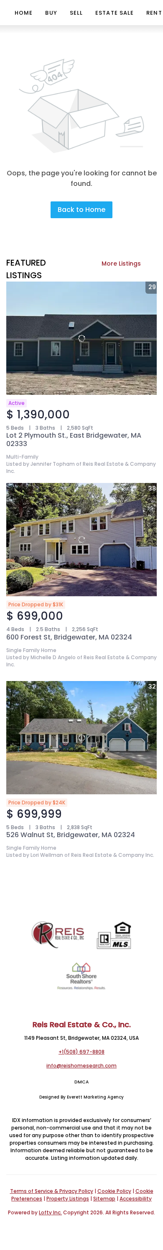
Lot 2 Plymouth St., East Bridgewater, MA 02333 (73, 440)
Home (24, 13)
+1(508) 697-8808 (81, 1051)
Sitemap (104, 1198)
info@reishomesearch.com (81, 1065)
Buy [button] (51, 13)
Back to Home (81, 209)
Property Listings (67, 1198)
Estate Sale (114, 13)
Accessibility (136, 1198)
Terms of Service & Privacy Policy (51, 1191)
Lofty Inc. (50, 1212)
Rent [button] (154, 13)
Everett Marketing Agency (95, 1097)
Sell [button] (76, 13)
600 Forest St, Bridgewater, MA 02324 (69, 637)
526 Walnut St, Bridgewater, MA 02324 (70, 835)
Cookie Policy (114, 1191)
